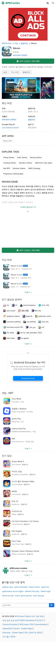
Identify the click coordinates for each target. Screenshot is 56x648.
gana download (21, 587)
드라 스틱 (45, 305)
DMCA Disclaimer (27, 620)
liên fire (38, 311)
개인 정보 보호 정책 (10, 620)
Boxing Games (36, 157)
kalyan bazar (34, 587)
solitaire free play (32, 591)
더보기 (27, 292)
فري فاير (32, 327)
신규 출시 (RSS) (8, 636)
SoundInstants (41, 624)
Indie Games (22, 157)
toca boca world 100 (15, 327)
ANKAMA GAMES (20, 55)
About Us (30, 616)
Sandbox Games (25, 163)
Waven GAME (10, 181)
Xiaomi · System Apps (23, 628)
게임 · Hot (7, 393)
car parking (31, 322)
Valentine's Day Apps (43, 163)
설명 (5, 72)
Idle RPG (6, 168)
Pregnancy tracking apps (13, 174)
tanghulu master (13, 316)
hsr (8, 305)
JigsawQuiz (7, 628)
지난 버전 (15, 72)
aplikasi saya (7, 587)
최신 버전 (7, 103)
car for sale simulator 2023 (31, 333)
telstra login (46, 591)
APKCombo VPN (26, 624)
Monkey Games (19, 168)
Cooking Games (9, 163)
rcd (42, 327)
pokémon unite (45, 316)
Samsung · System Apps (12, 632)
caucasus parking (14, 322)
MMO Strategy (34, 168)
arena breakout (29, 305)
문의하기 (40, 620)
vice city (45, 322)
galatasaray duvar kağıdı (12, 591)
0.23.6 (8, 111)
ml (16, 305)
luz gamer (25, 338)
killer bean (11, 338)
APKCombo (6, 43)
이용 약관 (39, 616)
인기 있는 (7, 455)
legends (29, 316)
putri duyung (38, 595)
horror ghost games (23, 595)
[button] (47, 3)
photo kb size (8, 595)
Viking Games (8, 157)
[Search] (51, 605)
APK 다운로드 (30, 61)
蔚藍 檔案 (25, 311)
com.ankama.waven (10, 127)
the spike (10, 333)
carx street (11, 311)
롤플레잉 (26, 72)
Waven (16, 48)
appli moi (45, 587)
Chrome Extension (10, 624)
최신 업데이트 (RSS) (33, 632)
